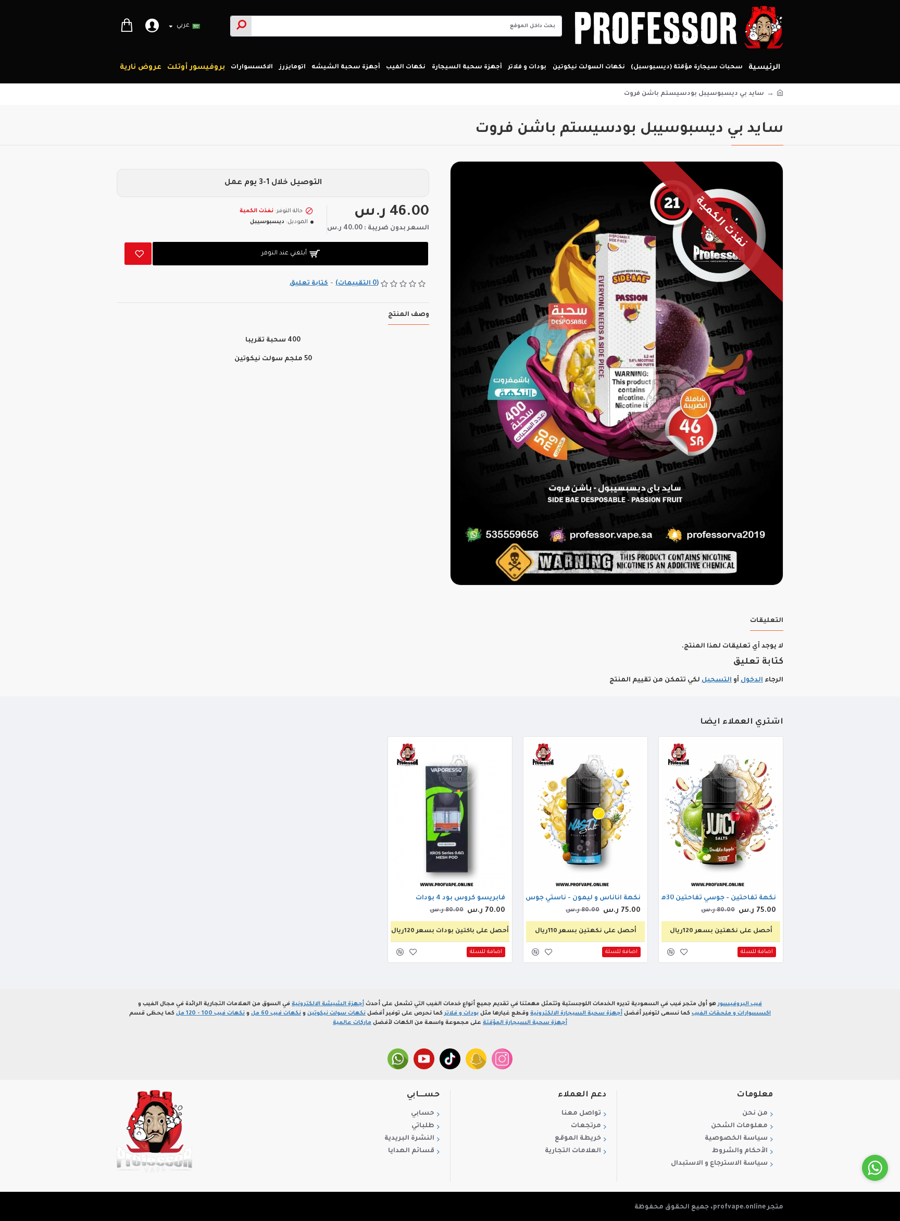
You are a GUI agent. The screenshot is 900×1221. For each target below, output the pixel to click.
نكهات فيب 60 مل (276, 1013)
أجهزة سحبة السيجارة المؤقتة (525, 1023)
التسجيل (717, 680)
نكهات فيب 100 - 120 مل (210, 1013)
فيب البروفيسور (740, 1004)
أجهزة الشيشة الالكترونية (328, 1004)
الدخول (752, 680)
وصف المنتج (408, 315)
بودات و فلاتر (461, 1013)
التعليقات (766, 621)
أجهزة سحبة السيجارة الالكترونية (576, 1013)
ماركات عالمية (352, 1023)
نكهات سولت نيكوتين (336, 1013)
